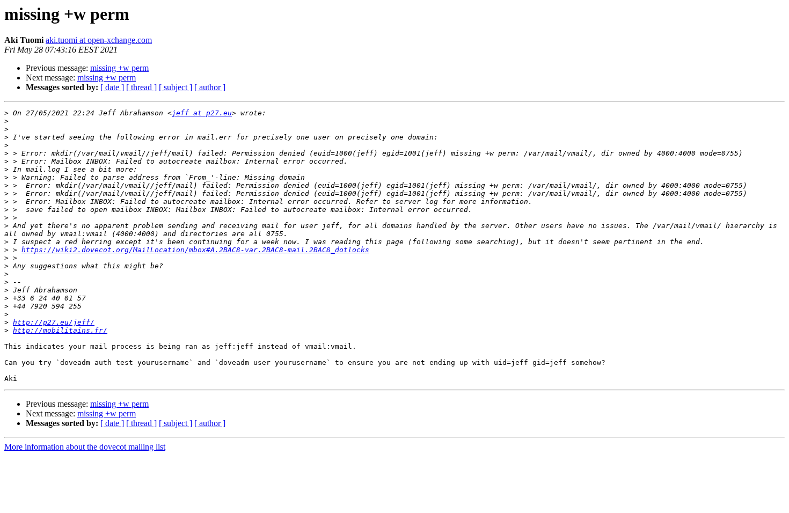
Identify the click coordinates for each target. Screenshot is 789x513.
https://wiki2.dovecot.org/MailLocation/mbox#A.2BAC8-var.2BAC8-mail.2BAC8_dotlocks (195, 250)
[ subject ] (175, 87)
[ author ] (209, 87)
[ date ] (112, 87)
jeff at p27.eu (202, 113)
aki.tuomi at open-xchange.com (99, 40)
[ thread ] (141, 87)
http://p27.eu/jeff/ (53, 322)
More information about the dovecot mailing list (84, 446)
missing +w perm (119, 67)
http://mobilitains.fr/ (60, 330)
